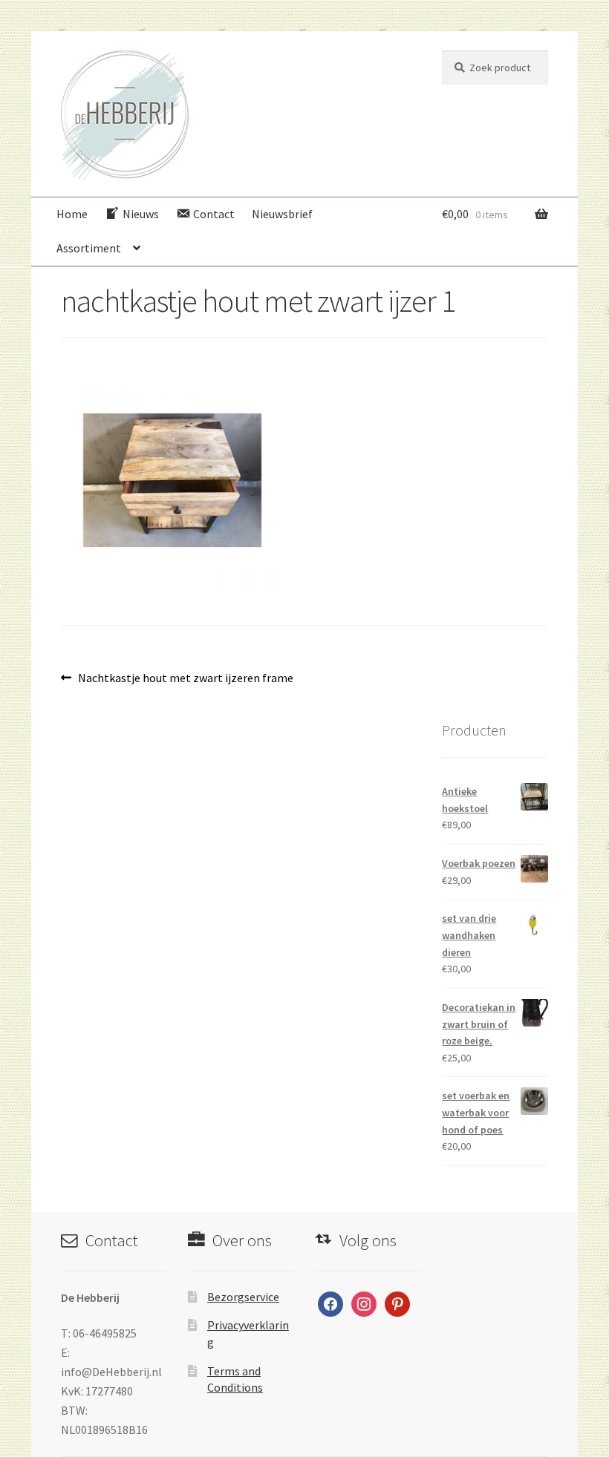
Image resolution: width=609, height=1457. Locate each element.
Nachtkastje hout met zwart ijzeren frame (185, 678)
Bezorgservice (243, 1296)
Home (72, 213)
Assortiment (88, 247)
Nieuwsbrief (282, 213)
